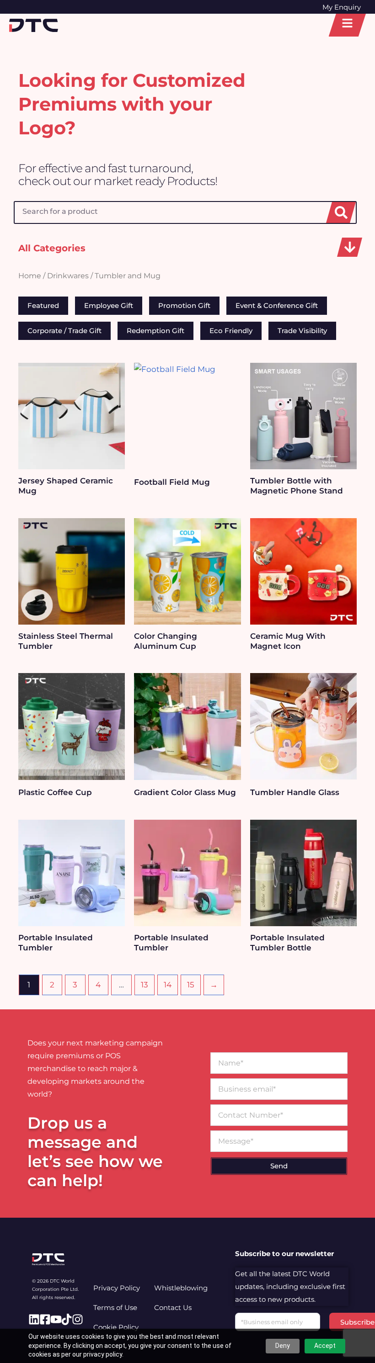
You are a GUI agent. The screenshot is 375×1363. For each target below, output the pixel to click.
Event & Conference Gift (277, 305)
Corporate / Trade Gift (64, 330)
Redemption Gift (155, 330)
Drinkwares (68, 275)
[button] (349, 247)
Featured (43, 305)
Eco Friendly (230, 330)
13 (144, 984)
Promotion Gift (184, 305)
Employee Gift (108, 305)
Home (29, 275)
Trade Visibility (302, 330)
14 (167, 984)
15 (190, 984)
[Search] (341, 212)
